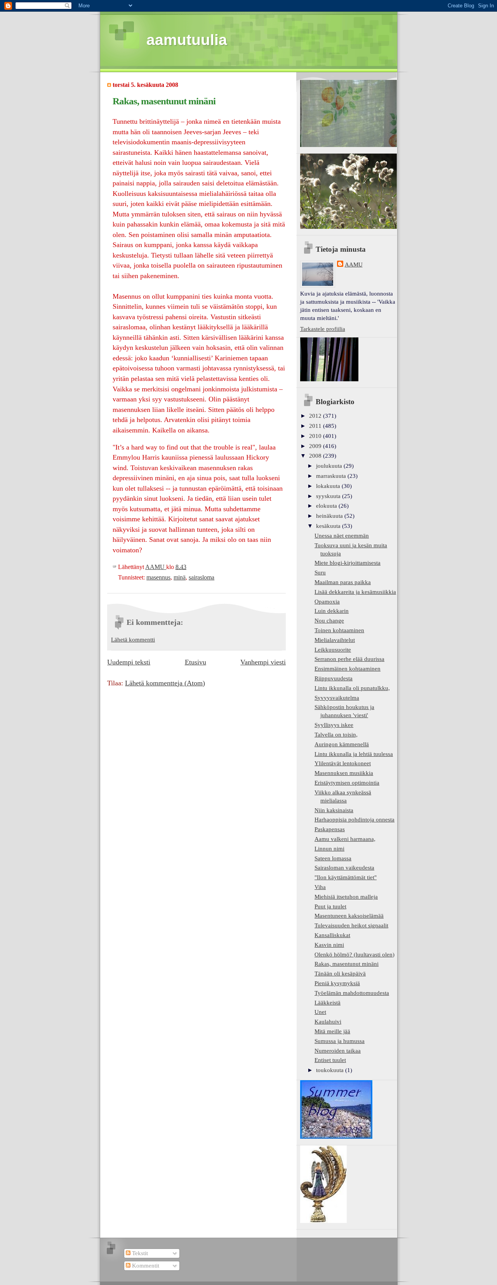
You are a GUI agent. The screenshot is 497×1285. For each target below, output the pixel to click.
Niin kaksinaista (334, 810)
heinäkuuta (330, 516)
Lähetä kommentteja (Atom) (165, 683)
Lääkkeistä (328, 1003)
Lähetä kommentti (133, 639)
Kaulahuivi (328, 1022)
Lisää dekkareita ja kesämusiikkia (355, 592)
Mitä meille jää (332, 1031)
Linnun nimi (329, 849)
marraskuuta (332, 476)
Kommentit (144, 1266)
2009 (316, 446)
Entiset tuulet (330, 1060)
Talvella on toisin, (336, 735)
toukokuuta (330, 1070)
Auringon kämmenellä (342, 744)
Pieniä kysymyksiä (337, 983)
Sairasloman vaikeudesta (344, 868)
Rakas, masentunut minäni (347, 964)
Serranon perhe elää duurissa (349, 659)
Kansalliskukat (332, 935)
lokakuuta (329, 486)
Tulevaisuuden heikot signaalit (351, 925)
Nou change (329, 620)
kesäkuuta (329, 526)
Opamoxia (327, 601)
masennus (158, 577)
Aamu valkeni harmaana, (345, 839)
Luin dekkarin (332, 611)
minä (180, 577)
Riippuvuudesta (334, 678)
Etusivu (195, 662)
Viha (320, 887)
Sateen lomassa (333, 858)
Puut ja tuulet (330, 906)
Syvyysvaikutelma (337, 698)
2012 (316, 416)
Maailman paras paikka (343, 582)
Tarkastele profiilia (322, 329)
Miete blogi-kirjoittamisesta (348, 563)
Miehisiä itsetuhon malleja (346, 897)
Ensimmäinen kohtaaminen (348, 669)
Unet (320, 1012)
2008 (316, 456)
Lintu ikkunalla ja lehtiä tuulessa (354, 754)
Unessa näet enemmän (342, 536)
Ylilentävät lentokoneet (343, 763)
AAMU (354, 264)
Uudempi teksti (128, 662)
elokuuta (327, 506)
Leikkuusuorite (333, 650)
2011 (316, 426)
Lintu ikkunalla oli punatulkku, (352, 688)
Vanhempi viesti (263, 662)
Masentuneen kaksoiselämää (349, 916)
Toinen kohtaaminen (339, 630)
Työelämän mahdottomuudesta (352, 993)
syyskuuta (329, 496)
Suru (320, 572)
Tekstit (139, 1253)
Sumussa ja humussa (340, 1041)
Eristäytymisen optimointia (347, 783)
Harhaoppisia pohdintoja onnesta (354, 819)
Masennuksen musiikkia (344, 773)
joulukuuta (330, 466)
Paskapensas (330, 829)
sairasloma (201, 577)
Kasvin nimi (329, 945)
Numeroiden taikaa (338, 1051)
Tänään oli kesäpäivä (340, 973)
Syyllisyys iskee (334, 725)
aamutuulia (186, 39)
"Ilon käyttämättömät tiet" (346, 877)
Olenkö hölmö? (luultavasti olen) (354, 954)
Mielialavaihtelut (335, 640)
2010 (316, 436)
